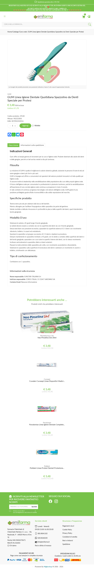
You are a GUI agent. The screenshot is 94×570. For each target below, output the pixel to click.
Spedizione (66, 544)
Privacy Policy (67, 533)
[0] (83, 16)
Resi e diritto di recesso (43, 545)
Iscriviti (34, 507)
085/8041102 (42, 533)
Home (9, 32)
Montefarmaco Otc (47, 336)
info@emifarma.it (43, 542)
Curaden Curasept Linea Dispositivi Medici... (47, 381)
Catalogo (15, 32)
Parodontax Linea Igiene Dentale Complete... (47, 425)
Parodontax (47, 423)
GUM (9, 94)
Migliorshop (48, 567)
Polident (47, 466)
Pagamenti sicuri (68, 526)
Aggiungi (25, 126)
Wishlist (37, 126)
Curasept (47, 379)
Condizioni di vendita (69, 537)
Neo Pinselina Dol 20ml (47, 338)
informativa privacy (30, 510)
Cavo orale (23, 32)
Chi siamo (12, 545)
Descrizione (13, 145)
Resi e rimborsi (67, 540)
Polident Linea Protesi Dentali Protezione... (47, 468)
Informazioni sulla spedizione (32, 145)
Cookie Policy (67, 530)
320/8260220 (42, 538)
